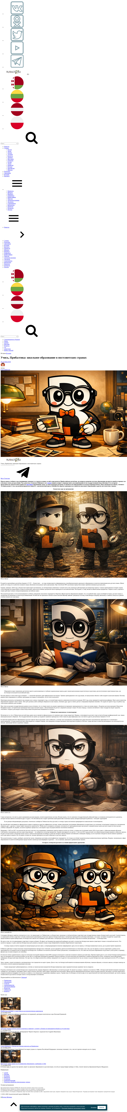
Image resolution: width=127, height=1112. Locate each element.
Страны (6, 148)
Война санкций (8, 350)
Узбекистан (7, 989)
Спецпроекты (12, 203)
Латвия (10, 153)
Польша (10, 167)
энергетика (7, 349)
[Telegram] (17, 67)
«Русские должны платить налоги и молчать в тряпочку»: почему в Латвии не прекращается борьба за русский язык (35, 1028)
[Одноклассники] (17, 27)
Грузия (10, 162)
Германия (10, 160)
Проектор (10, 206)
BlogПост (10, 194)
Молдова (6, 344)
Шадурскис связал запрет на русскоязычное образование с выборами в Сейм (23, 1063)
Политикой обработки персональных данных (73, 1108)
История (6, 174)
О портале (7, 1079)
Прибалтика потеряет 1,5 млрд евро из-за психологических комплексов (22, 1011)
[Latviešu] (17, 115)
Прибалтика (7, 980)
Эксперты (10, 202)
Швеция (10, 170)
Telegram (23, 977)
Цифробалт (11, 195)
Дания (9, 163)
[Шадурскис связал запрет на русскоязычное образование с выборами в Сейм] (11, 1062)
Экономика (7, 173)
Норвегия (10, 165)
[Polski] (17, 129)
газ (5, 347)
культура (6, 983)
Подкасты (10, 208)
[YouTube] (17, 54)
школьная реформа (9, 986)
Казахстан (7, 988)
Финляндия (11, 168)
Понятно (101, 1107)
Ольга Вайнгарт (5, 369)
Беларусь (10, 156)
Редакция (7, 1076)
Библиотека (11, 205)
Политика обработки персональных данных (17, 1082)
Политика (7, 171)
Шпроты (10, 192)
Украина (10, 157)
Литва (9, 151)
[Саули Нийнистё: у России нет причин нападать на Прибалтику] (11, 1044)
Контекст (7, 176)
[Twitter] (17, 40)
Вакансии (7, 1077)
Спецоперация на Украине (12, 339)
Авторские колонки (13, 200)
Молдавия (11, 159)
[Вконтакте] (17, 14)
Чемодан (10, 199)
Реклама (6, 1074)
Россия (10, 149)
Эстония (10, 154)
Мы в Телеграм (5, 478)
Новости (6, 146)
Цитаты (10, 209)
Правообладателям (9, 1080)
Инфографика (12, 197)
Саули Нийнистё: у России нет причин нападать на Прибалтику (20, 1046)
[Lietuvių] (17, 102)
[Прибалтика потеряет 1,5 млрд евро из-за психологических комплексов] (11, 1009)
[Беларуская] (17, 89)
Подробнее (94, 1107)
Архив (6, 1072)
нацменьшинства (9, 985)
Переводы (11, 191)
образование (7, 982)
